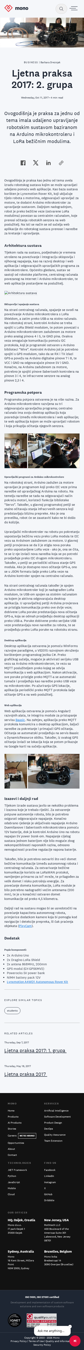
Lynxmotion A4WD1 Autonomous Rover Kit (37, 982)
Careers (21, 1135)
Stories (12, 1128)
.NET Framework (17, 1170)
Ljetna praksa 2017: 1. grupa (35, 1050)
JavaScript (14, 1182)
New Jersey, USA (56, 1220)
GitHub (48, 1194)
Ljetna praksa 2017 (25, 1074)
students (12, 1010)
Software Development (57, 1116)
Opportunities (16, 1143)
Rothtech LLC (52, 1225)
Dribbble (49, 1200)
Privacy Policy (19, 1341)
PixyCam (25, 926)
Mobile (12, 1188)
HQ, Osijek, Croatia (21, 1220)
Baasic (20, 720)
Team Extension (53, 1140)
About (11, 1149)
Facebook (49, 1170)
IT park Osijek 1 (16, 1229)
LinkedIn (49, 1176)
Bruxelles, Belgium (58, 1251)
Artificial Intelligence (56, 1110)
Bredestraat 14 (52, 1260)
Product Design (53, 1122)
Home (11, 1110)
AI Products (15, 1122)
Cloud (11, 1194)
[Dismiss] (70, 1326)
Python (12, 1176)
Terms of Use (36, 1341)
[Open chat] (75, 1341)
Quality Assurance (54, 1134)
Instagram (50, 1182)
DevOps (48, 1128)
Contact (12, 1155)
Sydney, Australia (21, 1251)
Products (13, 1116)
